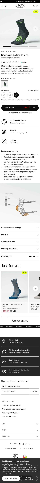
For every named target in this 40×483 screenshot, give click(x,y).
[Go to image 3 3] (24, 46)
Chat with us (14, 413)
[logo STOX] (20, 6)
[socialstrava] (29, 444)
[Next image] (35, 28)
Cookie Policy (6, 473)
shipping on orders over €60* (25, 1)
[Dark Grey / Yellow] (4, 83)
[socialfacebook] (19, 444)
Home (3, 51)
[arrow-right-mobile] (35, 288)
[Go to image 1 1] (7, 46)
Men (15, 51)
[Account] (34, 6)
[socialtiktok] (26, 444)
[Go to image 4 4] (33, 46)
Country (8, 448)
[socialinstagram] (23, 444)
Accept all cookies (11, 478)
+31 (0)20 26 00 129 (14, 405)
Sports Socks (9, 51)
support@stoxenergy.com (16, 409)
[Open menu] (2, 6)
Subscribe (34, 391)
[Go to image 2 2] (16, 46)
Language (26, 448)
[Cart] (37, 6)
